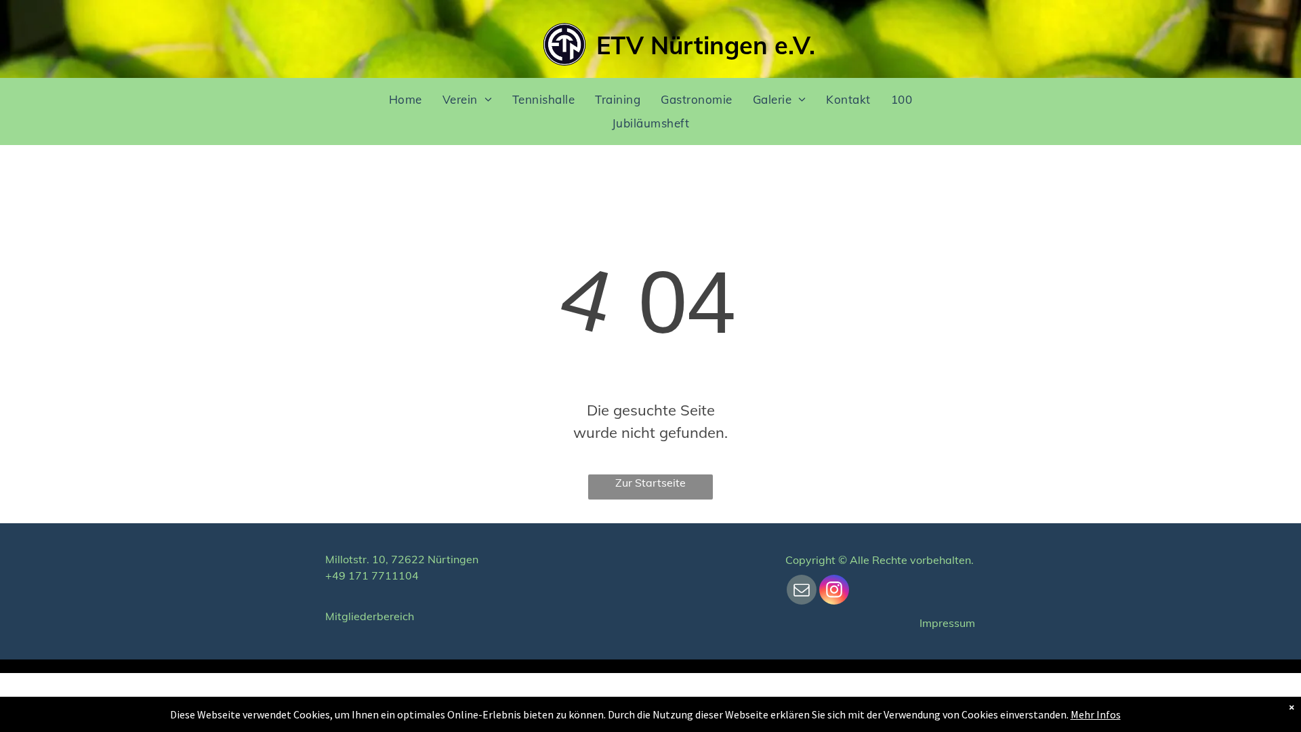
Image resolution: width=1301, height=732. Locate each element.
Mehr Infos (1096, 714)
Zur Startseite (650, 482)
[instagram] (834, 591)
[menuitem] (405, 99)
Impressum (947, 623)
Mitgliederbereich (369, 616)
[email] (802, 591)
